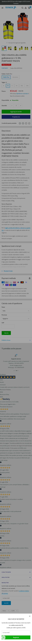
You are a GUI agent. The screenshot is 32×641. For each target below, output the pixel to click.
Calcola (6, 333)
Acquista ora (16, 117)
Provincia (4, 315)
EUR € (13, 610)
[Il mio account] (26, 8)
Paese (3, 307)
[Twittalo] (26, 123)
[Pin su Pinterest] (23, 123)
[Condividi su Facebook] (20, 123)
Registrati (16, 637)
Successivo (10, 406)
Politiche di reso (6, 340)
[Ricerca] (22, 8)
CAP (3, 323)
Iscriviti (6, 603)
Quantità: (4, 105)
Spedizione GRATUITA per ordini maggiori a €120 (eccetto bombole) (16, 2)
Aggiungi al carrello (16, 111)
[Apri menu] (2, 7)
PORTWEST (5, 68)
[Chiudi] (29, 616)
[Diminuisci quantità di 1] (12, 105)
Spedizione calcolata (22, 93)
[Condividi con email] (29, 123)
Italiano (4, 610)
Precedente (3, 406)
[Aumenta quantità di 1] (20, 105)
